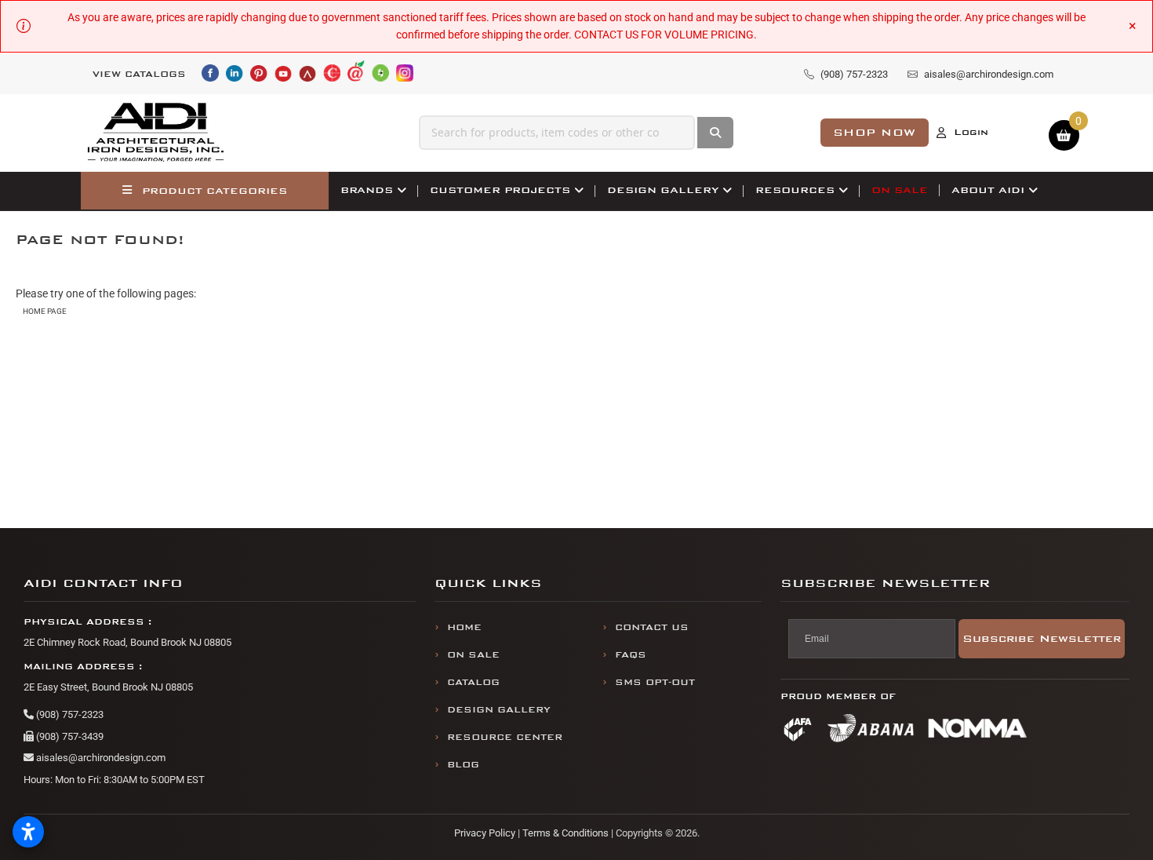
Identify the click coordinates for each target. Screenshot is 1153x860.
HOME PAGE (45, 311)
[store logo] (156, 132)
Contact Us (652, 627)
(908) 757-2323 (69, 714)
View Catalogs (139, 74)
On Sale (473, 655)
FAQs (630, 655)
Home (464, 627)
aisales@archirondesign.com (99, 757)
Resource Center (504, 737)
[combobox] (557, 132)
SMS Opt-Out (655, 682)
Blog (463, 765)
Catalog (473, 682)
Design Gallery (499, 710)
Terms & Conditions (565, 833)
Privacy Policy (484, 833)
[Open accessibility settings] (28, 831)
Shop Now (874, 132)
